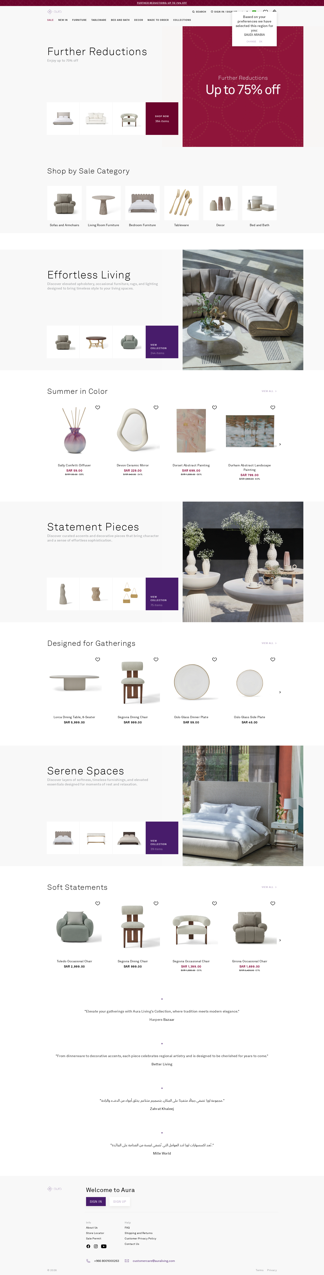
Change (251, 41)
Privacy (272, 1270)
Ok (260, 41)
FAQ (127, 1227)
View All (268, 391)
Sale (50, 20)
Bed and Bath (120, 20)
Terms (259, 1270)
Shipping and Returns (138, 1233)
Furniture (79, 20)
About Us (92, 1227)
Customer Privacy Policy (140, 1238)
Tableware (98, 20)
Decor (138, 20)
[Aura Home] (54, 11)
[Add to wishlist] (97, 407)
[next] (280, 444)
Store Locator (95, 1233)
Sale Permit (93, 1238)
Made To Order (158, 20)
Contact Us (132, 1243)
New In (63, 20)
